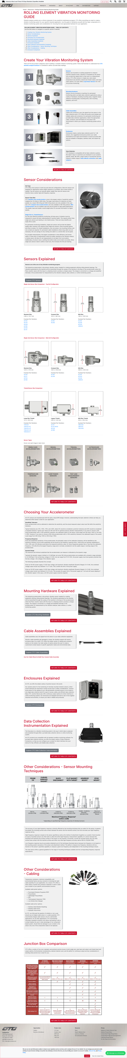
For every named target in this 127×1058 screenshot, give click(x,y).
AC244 (80, 378)
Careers (35, 1030)
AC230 (53, 428)
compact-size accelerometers (39, 204)
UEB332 (80, 326)
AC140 (80, 321)
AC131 (25, 329)
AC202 (26, 324)
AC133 (25, 322)
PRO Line (56, 1035)
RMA (78, 5)
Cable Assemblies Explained (35, 41)
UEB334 (80, 380)
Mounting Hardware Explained (35, 39)
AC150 (25, 328)
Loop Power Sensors (89, 81)
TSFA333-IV (27, 432)
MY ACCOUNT (69, 5)
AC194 (53, 374)
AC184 (25, 380)
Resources (31, 9)
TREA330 (80, 425)
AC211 (25, 376)
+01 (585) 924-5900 (7, 1037)
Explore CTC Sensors (33, 280)
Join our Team (104, 1)
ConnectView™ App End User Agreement (111, 1035)
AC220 (80, 324)
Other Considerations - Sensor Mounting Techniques (42, 46)
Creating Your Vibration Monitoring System (39, 32)
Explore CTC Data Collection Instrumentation (41, 750)
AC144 (80, 374)
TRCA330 (81, 428)
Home (24, 9)
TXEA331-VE (27, 430)
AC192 (53, 321)
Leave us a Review (79, 1034)
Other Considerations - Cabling (36, 48)
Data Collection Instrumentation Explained (39, 44)
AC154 (25, 378)
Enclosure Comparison (33, 50)
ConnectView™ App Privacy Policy (109, 1034)
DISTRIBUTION (86, 5)
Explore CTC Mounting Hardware (37, 615)
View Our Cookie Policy (97, 1056)
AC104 (25, 374)
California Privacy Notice (107, 1037)
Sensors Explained (32, 35)
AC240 (80, 322)
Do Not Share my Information (108, 1039)
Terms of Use (92, 1050)
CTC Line (56, 1030)
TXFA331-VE (27, 426)
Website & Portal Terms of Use (108, 1030)
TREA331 (80, 426)
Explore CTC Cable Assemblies (37, 652)
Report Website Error (80, 1032)
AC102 (25, 321)
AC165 (25, 326)
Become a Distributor (38, 1032)
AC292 (53, 322)
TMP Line (56, 1037)
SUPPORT (96, 5)
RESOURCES (52, 5)
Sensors (68, 71)
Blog (76, 1030)
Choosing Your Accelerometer (35, 37)
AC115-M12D (54, 426)
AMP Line (56, 1034)
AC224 (80, 376)
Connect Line (57, 1032)
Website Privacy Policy (106, 1032)
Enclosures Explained (33, 42)
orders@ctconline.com (10, 1041)
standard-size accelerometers (37, 199)
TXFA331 (26, 425)
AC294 (53, 376)
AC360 (53, 430)
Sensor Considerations (33, 34)
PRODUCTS (43, 5)
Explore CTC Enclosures (34, 705)
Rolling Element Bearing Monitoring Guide (46, 9)
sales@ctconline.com (7, 1039)
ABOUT (61, 5)
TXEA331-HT (27, 428)
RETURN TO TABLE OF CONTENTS (63, 169)
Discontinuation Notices (81, 1035)
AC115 (52, 425)
